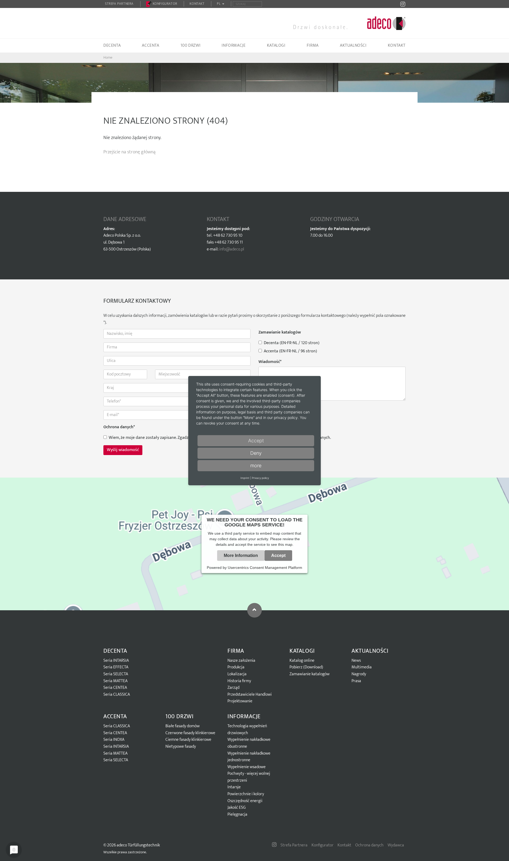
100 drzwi (179, 716)
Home (107, 57)
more (255, 465)
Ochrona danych (119, 427)
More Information (241, 555)
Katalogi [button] (276, 45)
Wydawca (396, 845)
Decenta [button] (112, 45)
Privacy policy (260, 477)
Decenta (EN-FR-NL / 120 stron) (291, 343)
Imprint (244, 477)
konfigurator (164, 4)
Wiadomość (270, 361)
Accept (278, 555)
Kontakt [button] (397, 45)
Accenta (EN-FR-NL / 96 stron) (290, 351)
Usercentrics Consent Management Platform (265, 567)
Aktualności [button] (353, 45)
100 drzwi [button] (190, 45)
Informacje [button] (233, 45)
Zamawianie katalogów (279, 332)
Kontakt (197, 4)
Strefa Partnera (119, 4)
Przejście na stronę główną (129, 152)
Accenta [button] (150, 45)
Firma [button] (313, 45)
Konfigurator (322, 845)
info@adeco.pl (231, 249)
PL (219, 4)
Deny (256, 453)
